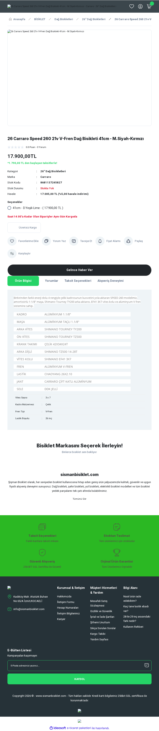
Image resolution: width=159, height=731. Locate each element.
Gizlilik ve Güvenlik (101, 611)
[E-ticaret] (79, 728)
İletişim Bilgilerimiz (68, 613)
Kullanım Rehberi (133, 626)
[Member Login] (140, 6)
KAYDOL (79, 679)
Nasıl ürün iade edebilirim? (132, 598)
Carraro (45, 176)
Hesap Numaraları (67, 607)
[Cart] (149, 6)
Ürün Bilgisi (23, 281)
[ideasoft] (57, 728)
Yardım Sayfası (99, 639)
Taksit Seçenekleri (77, 281)
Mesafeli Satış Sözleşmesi (98, 603)
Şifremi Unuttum (100, 622)
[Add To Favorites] (23, 241)
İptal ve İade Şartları (102, 616)
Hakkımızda (64, 596)
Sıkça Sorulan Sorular (103, 628)
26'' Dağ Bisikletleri (53, 171)
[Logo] (62, 6)
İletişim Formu (65, 602)
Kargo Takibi (97, 633)
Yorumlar (51, 281)
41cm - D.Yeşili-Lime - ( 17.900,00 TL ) (38, 208)
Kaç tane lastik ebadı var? (136, 608)
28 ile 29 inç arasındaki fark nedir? (136, 618)
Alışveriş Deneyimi (111, 281)
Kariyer (61, 619)
